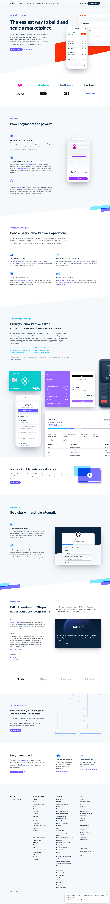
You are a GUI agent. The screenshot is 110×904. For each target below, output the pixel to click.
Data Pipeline (37, 821)
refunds (20, 280)
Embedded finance (62, 811)
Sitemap (82, 820)
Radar (35, 847)
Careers (82, 834)
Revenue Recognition (39, 850)
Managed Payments (39, 838)
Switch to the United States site (76, 900)
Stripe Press (83, 839)
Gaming (58, 835)
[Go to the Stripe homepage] (12, 796)
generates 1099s (61, 284)
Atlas (34, 801)
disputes (28, 280)
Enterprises (59, 799)
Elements (36, 823)
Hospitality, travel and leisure (64, 838)
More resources (84, 825)
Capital (35, 809)
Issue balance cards (18, 352)
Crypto (35, 818)
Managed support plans (87, 851)
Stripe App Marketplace (63, 861)
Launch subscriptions (42, 350)
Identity (35, 828)
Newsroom (83, 837)
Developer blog (61, 887)
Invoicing (35, 830)
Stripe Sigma (37, 852)
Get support (83, 849)
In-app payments (61, 818)
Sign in (82, 3)
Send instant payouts (19, 348)
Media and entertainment (63, 842)
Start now (27, 49)
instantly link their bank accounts (38, 145)
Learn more (15, 730)
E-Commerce (60, 809)
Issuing (35, 833)
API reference (60, 875)
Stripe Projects (60, 885)
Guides (82, 799)
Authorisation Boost (39, 804)
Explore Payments (62, 771)
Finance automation (62, 813)
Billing (35, 806)
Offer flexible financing (42, 348)
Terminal (35, 857)
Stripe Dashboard (67, 280)
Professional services (62, 847)
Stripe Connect (20, 147)
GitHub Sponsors (15, 622)
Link (34, 835)
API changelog (60, 880)
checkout (32, 164)
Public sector (60, 850)
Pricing (58, 3)
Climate (35, 813)
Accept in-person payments (21, 350)
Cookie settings (84, 823)
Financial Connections (39, 826)
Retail (58, 852)
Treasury (36, 859)
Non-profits (59, 845)
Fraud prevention (21, 168)
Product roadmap (85, 832)
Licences (82, 818)
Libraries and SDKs (61, 882)
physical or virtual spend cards (80, 261)
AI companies (60, 830)
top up (37, 263)
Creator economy (61, 833)
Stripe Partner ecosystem (64, 863)
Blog (81, 804)
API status (59, 877)
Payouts (35, 845)
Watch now (14, 482)
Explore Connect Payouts (88, 769)
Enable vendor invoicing (42, 352)
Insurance (59, 840)
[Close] (107, 895)
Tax (34, 854)
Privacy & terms (84, 811)
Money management (62, 823)
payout (19, 187)
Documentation (61, 873)
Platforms (59, 826)
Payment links (37, 840)
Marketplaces (60, 821)
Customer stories (85, 801)
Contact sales (93, 3)
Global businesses (61, 816)
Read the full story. (16, 649)
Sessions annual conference (88, 809)
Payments (15, 660)
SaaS (57, 828)
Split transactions (15, 261)
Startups (59, 801)
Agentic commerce (62, 804)
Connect (14, 657)
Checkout (36, 811)
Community (83, 806)
